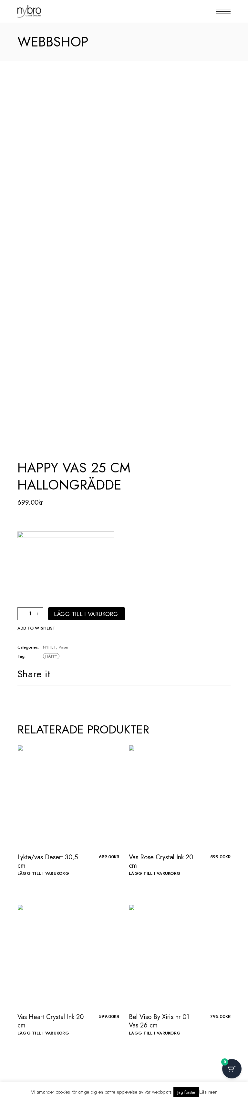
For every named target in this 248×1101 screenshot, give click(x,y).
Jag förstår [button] (186, 1092)
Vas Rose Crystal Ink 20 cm (161, 861)
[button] (36, 628)
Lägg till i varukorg (86, 614)
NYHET (49, 647)
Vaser (63, 647)
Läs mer (208, 1092)
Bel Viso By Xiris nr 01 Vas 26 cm (159, 1021)
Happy (51, 656)
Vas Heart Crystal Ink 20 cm (50, 1021)
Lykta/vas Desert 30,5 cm (47, 861)
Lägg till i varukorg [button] (43, 873)
